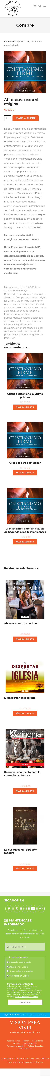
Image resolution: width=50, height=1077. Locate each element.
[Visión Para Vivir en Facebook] (8, 908)
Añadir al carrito (26, 118)
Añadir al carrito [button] (25, 407)
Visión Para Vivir (31, 1058)
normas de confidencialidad (26, 997)
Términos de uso (25, 1049)
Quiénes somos (13, 1041)
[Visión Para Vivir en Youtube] (33, 908)
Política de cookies (35, 1046)
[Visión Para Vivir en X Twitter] (17, 908)
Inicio (7, 41)
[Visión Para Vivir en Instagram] (24, 908)
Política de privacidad (16, 1046)
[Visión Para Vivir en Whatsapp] (41, 908)
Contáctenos (37, 1041)
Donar (26, 1041)
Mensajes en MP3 (20, 41)
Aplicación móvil (30, 1043)
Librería (16, 1043)
